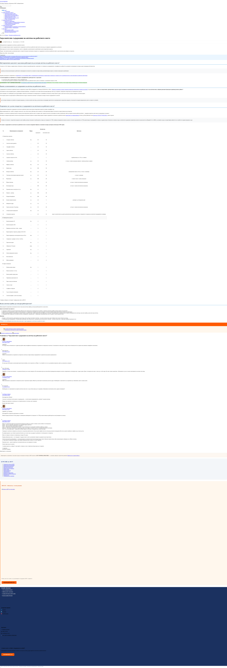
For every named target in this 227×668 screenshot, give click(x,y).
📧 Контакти (7, 11)
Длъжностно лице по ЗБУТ (10, 13)
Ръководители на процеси (9, 468)
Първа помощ (6, 469)
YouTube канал (5, 613)
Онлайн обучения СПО (7, 20)
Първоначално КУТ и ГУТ (10, 16)
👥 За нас (4, 10)
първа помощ (16, 333)
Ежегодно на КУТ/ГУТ (8, 467)
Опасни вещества (7, 470)
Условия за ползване (22, 666)
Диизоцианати (6, 471)
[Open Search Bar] (1, 6)
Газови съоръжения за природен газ (12, 23)
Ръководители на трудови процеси (12, 15)
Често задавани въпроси (7, 589)
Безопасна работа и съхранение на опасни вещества (15, 26)
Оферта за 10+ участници (7, 591)
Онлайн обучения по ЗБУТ (7, 12)
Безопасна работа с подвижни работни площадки (15, 22)
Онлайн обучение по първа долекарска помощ (14, 328)
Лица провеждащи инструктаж (11, 14)
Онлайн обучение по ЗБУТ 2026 (8, 593)
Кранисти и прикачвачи (9, 21)
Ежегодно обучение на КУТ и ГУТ (12, 17)
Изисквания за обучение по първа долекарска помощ (15, 329)
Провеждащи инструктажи (9, 465)
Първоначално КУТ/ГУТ (9, 466)
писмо (100, 115)
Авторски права (40, 666)
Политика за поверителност (32, 666)
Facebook (4, 611)
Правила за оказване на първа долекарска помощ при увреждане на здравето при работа (70, 89)
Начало (6, 35)
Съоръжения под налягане (10, 24)
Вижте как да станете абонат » (74, 455)
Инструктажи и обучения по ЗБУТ (12, 30)
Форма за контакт (5, 629)
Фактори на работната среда (10, 32)
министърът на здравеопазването (72, 115)
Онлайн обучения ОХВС (7, 25)
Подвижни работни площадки (10, 473)
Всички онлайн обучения (7, 595)
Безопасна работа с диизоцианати (11, 27)
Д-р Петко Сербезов (6, 394)
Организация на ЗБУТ (9, 29)
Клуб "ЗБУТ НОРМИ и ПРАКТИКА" (9, 635)
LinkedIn (4, 609)
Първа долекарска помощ (10, 18)
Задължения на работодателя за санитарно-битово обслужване (33, 82)
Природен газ (6, 474)
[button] (0, 667)
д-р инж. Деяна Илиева (7, 341)
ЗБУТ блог (4, 28)
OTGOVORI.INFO (4, 1)
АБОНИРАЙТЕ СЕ (7, 654)
